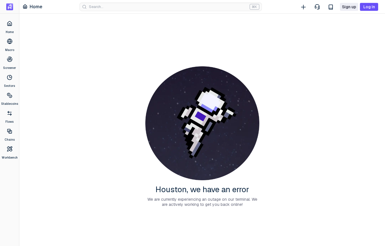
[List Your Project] (303, 6)
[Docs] (330, 6)
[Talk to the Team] (317, 6)
